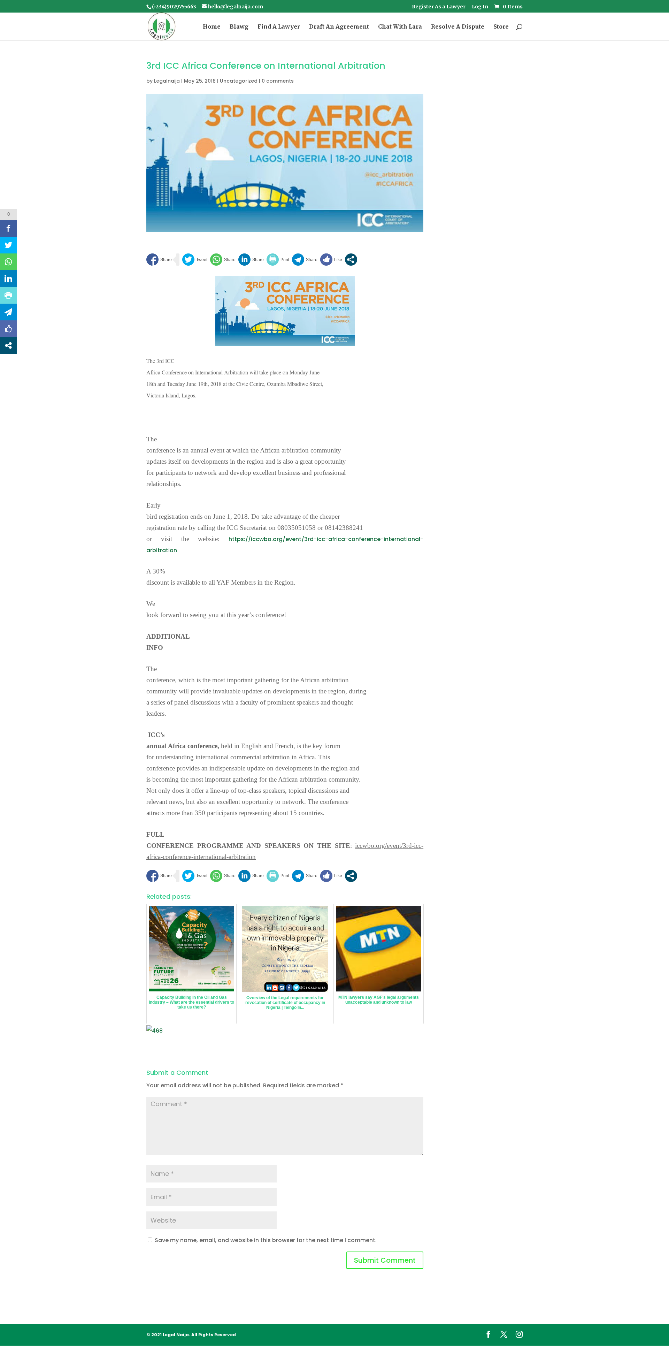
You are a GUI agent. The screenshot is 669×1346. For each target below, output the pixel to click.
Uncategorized (238, 80)
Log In (480, 7)
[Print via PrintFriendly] (278, 259)
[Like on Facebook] (331, 259)
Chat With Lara (400, 27)
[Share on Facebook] (159, 259)
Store (501, 27)
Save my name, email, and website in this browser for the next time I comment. (266, 1240)
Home (212, 27)
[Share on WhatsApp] (223, 259)
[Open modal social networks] (351, 259)
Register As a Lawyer (439, 7)
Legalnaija (167, 80)
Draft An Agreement (339, 27)
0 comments (278, 80)
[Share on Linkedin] (251, 259)
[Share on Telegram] (304, 259)
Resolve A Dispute (457, 27)
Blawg (239, 27)
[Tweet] (194, 259)
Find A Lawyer (278, 27)
